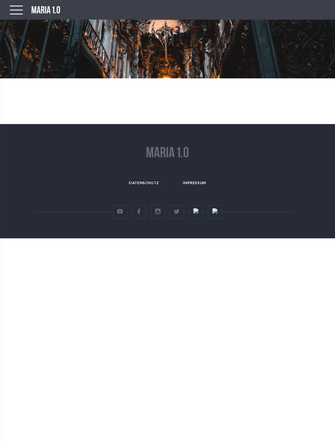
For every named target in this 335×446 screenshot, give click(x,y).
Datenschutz (144, 183)
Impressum (194, 183)
